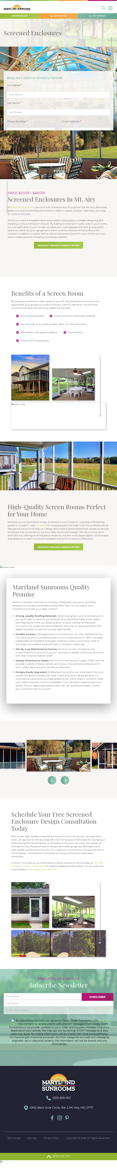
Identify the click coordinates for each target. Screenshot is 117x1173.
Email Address (71, 121)
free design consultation (41, 869)
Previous (52, 780)
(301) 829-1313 (60, 16)
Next (65, 780)
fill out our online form (32, 866)
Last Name (14, 103)
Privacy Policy (51, 1138)
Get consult (99, 16)
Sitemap (32, 1138)
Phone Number (17, 121)
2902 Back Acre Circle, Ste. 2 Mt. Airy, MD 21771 (61, 1107)
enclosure (41, 525)
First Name (14, 85)
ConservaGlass (19, 16)
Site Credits (13, 1138)
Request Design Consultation (58, 245)
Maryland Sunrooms (22, 207)
